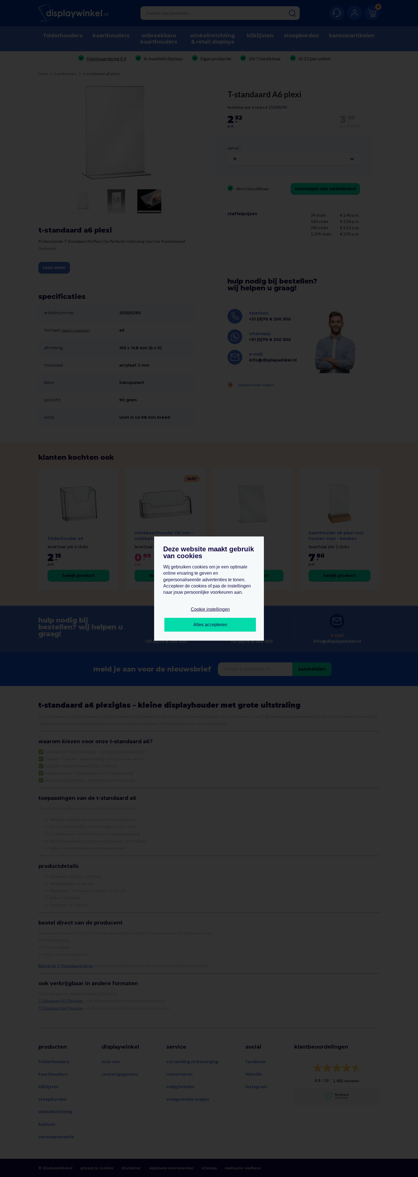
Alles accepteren (210, 624)
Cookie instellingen (210, 609)
